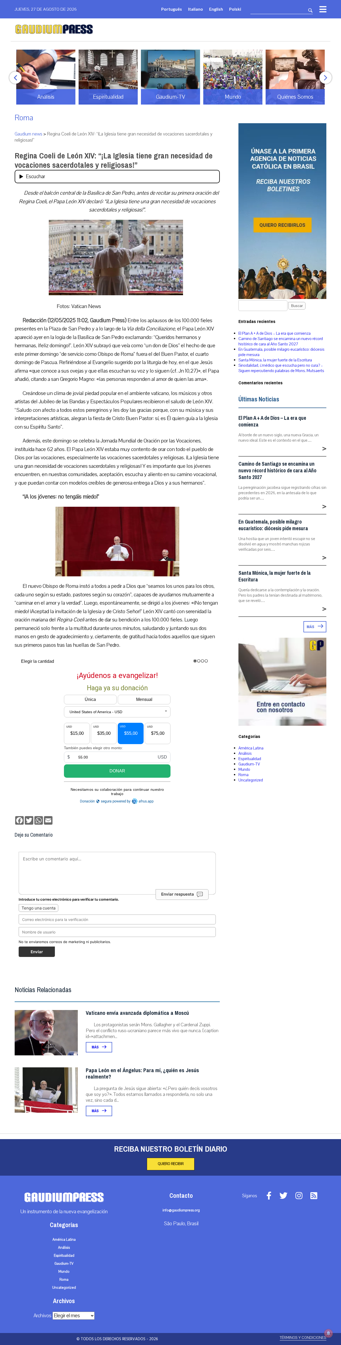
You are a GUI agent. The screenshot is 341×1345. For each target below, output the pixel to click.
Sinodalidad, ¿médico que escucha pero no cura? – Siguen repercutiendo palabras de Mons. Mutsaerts (281, 368)
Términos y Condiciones (303, 1337)
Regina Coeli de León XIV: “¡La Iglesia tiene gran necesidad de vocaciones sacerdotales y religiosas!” (114, 160)
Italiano (195, 8)
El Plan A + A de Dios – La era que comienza (274, 333)
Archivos (42, 1315)
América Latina (250, 748)
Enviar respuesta (177, 894)
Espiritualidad (249, 758)
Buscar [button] (297, 305)
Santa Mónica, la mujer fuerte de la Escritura (275, 360)
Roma (24, 118)
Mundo (244, 769)
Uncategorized (250, 780)
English (216, 8)
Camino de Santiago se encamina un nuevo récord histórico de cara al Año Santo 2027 (280, 341)
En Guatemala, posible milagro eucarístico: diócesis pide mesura (273, 525)
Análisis (245, 753)
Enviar (37, 951)
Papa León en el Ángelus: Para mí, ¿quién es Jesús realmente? (142, 1073)
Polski (235, 8)
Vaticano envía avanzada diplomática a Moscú (137, 1013)
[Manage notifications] (328, 1333)
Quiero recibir (171, 1164)
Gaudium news (28, 134)
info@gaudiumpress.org (181, 1210)
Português (171, 8)
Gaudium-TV (249, 764)
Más (95, 1047)
